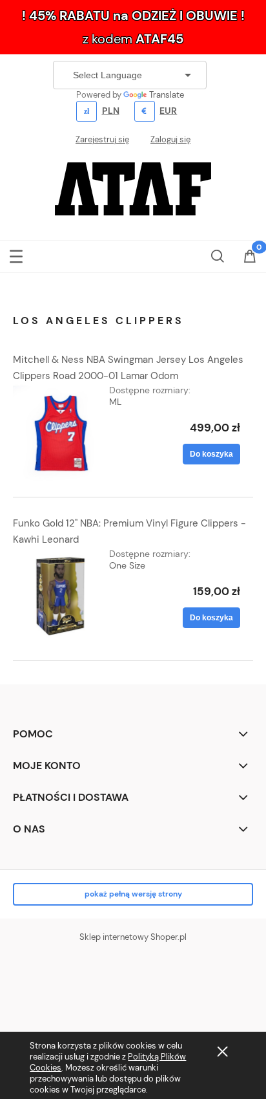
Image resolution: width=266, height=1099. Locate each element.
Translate (166, 94)
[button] (16, 254)
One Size (127, 565)
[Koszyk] (250, 257)
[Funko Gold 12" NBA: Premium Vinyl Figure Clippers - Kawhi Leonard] (61, 596)
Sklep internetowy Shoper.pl (133, 936)
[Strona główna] (133, 188)
